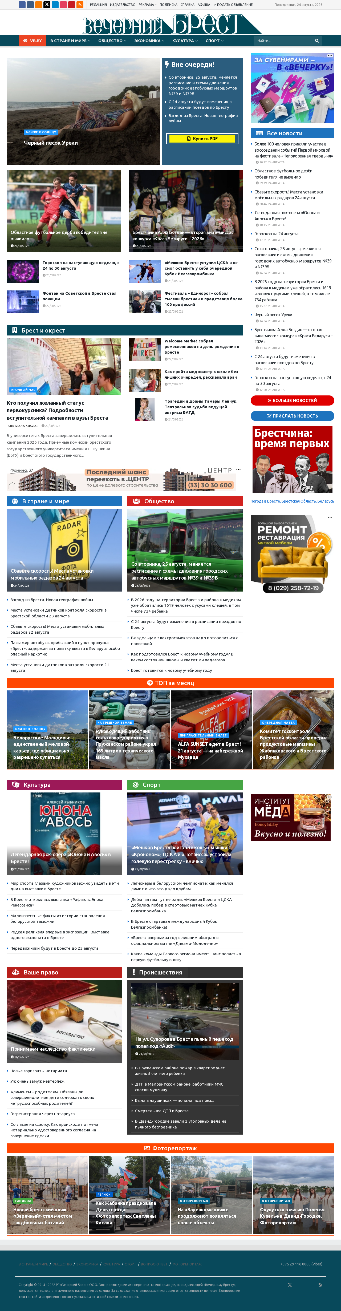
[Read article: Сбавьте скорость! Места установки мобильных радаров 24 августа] (64, 550)
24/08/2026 (21, 246)
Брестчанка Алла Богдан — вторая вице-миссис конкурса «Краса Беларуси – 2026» (293, 335)
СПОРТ (213, 40)
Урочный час (23, 389)
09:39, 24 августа (272, 183)
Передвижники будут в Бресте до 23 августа (54, 948)
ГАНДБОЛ (23, 1201)
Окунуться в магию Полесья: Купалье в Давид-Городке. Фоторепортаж (292, 1216)
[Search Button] (317, 41)
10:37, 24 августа (272, 162)
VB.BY (36, 40)
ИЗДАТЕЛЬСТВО (123, 4)
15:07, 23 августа (272, 306)
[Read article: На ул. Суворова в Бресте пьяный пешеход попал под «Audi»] (185, 1021)
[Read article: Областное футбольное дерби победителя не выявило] (64, 211)
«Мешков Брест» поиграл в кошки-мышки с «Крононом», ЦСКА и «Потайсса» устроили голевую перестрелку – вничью (181, 854)
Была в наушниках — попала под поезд (174, 1100)
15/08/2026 (106, 767)
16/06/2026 (21, 1057)
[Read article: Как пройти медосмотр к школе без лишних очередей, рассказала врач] (145, 380)
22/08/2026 (53, 305)
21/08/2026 (175, 384)
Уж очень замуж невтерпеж (37, 1081)
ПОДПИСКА (168, 4)
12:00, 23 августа (272, 389)
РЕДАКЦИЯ (98, 4)
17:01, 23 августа (272, 240)
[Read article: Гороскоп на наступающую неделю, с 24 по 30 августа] (23, 271)
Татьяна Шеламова (43, 152)
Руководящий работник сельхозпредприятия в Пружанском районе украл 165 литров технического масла (126, 744)
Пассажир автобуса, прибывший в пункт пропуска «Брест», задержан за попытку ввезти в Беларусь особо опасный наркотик (65, 648)
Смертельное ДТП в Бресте (162, 1110)
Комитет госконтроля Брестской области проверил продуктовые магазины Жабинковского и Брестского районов (294, 744)
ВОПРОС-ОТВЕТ (154, 1264)
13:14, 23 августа (272, 348)
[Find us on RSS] (79, 4)
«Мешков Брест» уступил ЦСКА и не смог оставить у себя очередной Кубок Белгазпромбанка (201, 268)
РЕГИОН (104, 1194)
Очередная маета (278, 722)
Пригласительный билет (203, 735)
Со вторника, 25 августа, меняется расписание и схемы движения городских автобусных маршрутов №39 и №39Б (179, 571)
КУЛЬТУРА (183, 40)
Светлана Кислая (23, 425)
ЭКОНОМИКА (147, 40)
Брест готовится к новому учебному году (171, 670)
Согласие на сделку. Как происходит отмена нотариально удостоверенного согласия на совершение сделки (54, 1130)
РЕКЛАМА (146, 4)
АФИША (204, 4)
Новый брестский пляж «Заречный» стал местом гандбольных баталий (42, 1216)
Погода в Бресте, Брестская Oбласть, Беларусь (292, 501)
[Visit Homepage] (170, 22)
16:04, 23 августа (272, 273)
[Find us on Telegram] (55, 4)
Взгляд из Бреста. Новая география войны (51, 599)
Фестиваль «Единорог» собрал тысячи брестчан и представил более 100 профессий (203, 299)
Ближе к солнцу (41, 132)
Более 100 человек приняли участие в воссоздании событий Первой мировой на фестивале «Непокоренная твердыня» (293, 149)
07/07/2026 (271, 1232)
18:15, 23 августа (272, 225)
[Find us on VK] (30, 4)
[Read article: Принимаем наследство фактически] (64, 1021)
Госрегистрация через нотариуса (42, 1113)
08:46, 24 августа (272, 204)
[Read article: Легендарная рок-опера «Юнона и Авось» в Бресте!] (64, 833)
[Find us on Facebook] (22, 4)
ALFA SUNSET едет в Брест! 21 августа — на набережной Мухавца (210, 750)
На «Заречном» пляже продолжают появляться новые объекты (207, 1216)
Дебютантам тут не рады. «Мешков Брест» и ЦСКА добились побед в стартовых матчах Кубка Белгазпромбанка (181, 905)
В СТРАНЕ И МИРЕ (68, 40)
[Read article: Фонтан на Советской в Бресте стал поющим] (23, 301)
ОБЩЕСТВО (110, 40)
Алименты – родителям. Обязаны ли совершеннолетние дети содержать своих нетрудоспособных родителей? (52, 1098)
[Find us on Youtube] (71, 4)
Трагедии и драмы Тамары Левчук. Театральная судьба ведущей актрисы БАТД (201, 407)
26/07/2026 (24, 1232)
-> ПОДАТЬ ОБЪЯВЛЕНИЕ (233, 4)
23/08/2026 (73, 152)
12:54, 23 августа (272, 368)
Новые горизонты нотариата (38, 1071)
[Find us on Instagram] (63, 4)
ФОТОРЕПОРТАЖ (194, 1201)
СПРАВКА (187, 4)
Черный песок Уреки (51, 142)
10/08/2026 (24, 767)
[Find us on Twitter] (46, 4)
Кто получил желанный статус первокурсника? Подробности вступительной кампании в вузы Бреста (57, 410)
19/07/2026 (106, 1232)
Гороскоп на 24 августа (276, 233)
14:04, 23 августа (272, 321)
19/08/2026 (271, 767)
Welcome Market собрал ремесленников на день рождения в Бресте (202, 346)
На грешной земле (115, 722)
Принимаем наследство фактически (53, 1049)
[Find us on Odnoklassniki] (38, 4)
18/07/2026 (189, 1232)
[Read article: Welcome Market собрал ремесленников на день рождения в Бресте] (145, 349)
